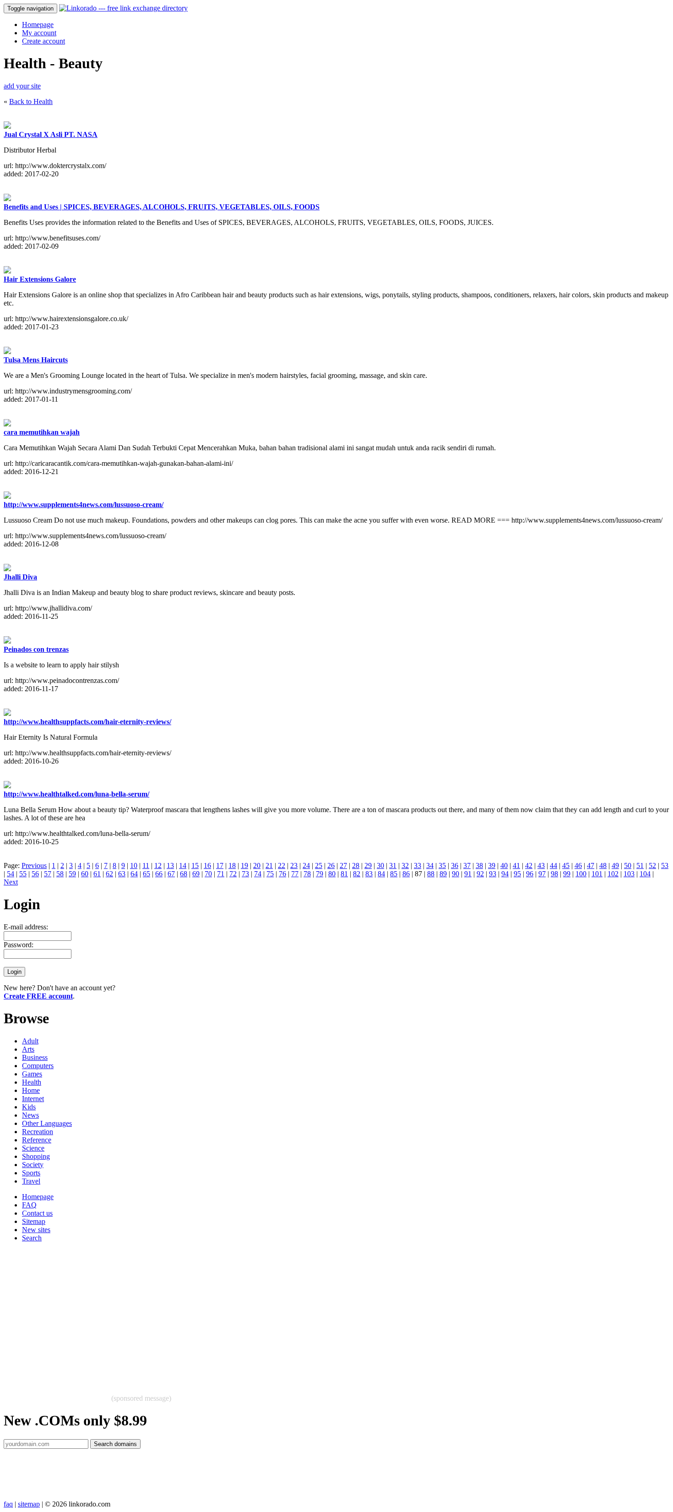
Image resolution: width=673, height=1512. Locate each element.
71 (220, 874)
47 (590, 865)
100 (580, 874)
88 (430, 874)
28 (355, 865)
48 (603, 865)
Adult (30, 1041)
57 (47, 874)
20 (257, 865)
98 (554, 874)
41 (516, 865)
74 (257, 874)
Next (11, 882)
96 (529, 874)
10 (133, 865)
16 (207, 865)
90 (455, 874)
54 (10, 874)
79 (319, 874)
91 (468, 874)
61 (97, 874)
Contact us (37, 1213)
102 (613, 874)
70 (208, 874)
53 (664, 865)
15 (195, 865)
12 (158, 865)
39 (491, 865)
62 (109, 874)
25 (318, 865)
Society (32, 1164)
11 (145, 865)
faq (8, 1504)
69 (196, 874)
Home (31, 1090)
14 (182, 865)
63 (121, 874)
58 (60, 874)
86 (406, 874)
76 (282, 874)
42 (528, 865)
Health (31, 1082)
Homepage (38, 24)
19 (244, 865)
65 (146, 874)
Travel (31, 1181)
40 (504, 865)
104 (645, 874)
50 (627, 865)
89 (443, 874)
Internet (33, 1099)
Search (32, 1238)
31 (392, 865)
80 (332, 874)
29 (368, 865)
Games (32, 1074)
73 (245, 874)
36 (454, 865)
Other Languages (47, 1123)
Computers (38, 1066)
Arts (28, 1049)
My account (39, 33)
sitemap (29, 1504)
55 (23, 874)
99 (566, 874)
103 (629, 874)
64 (134, 874)
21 (269, 865)
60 (84, 874)
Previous (34, 865)
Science (33, 1148)
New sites (36, 1230)
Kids (29, 1107)
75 (270, 874)
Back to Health (31, 101)
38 (479, 865)
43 (541, 865)
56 (35, 874)
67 (171, 874)
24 (306, 865)
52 (652, 865)
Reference (36, 1140)
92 (480, 874)
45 (566, 865)
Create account (43, 41)
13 (170, 865)
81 (344, 874)
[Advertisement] (278, 1314)
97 (542, 874)
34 (430, 865)
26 (331, 865)
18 (232, 865)
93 (492, 874)
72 (233, 874)
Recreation (37, 1131)
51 (640, 865)
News (30, 1115)
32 (405, 865)
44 (553, 865)
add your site (22, 86)
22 (281, 865)
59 (72, 874)
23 (294, 865)
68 (183, 874)
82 (356, 874)
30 (380, 865)
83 (369, 874)
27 (343, 865)
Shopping (36, 1156)
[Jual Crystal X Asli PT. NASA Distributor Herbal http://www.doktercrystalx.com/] (7, 126)
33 (417, 865)
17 (219, 865)
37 (467, 865)
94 (505, 874)
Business (35, 1057)
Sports (31, 1173)
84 (381, 874)
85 (393, 874)
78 (307, 874)
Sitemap (33, 1221)
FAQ (29, 1205)
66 (159, 874)
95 (517, 874)
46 (578, 865)
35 (442, 865)
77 (295, 874)
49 (615, 865)
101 (597, 874)
